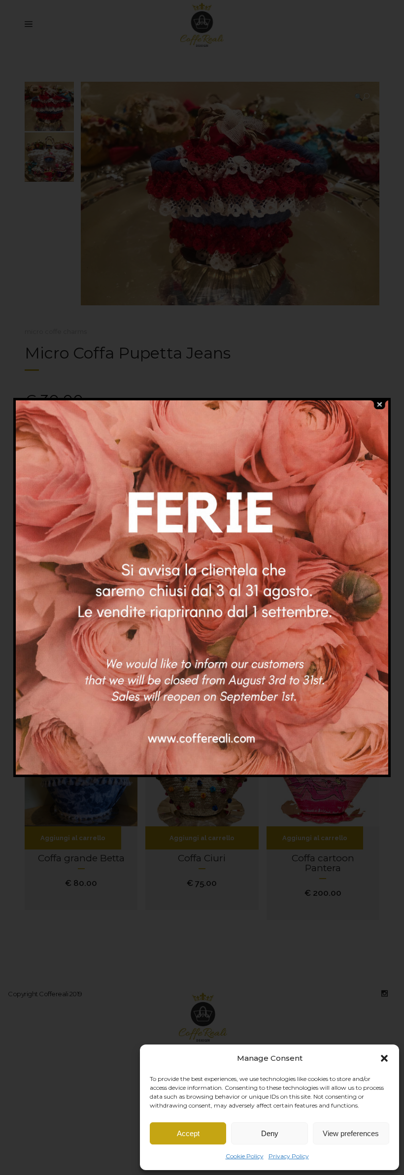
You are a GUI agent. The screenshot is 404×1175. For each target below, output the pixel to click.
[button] (384, 1058)
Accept (188, 1133)
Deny (269, 1133)
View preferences (351, 1133)
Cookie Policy (245, 1156)
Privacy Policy (289, 1156)
